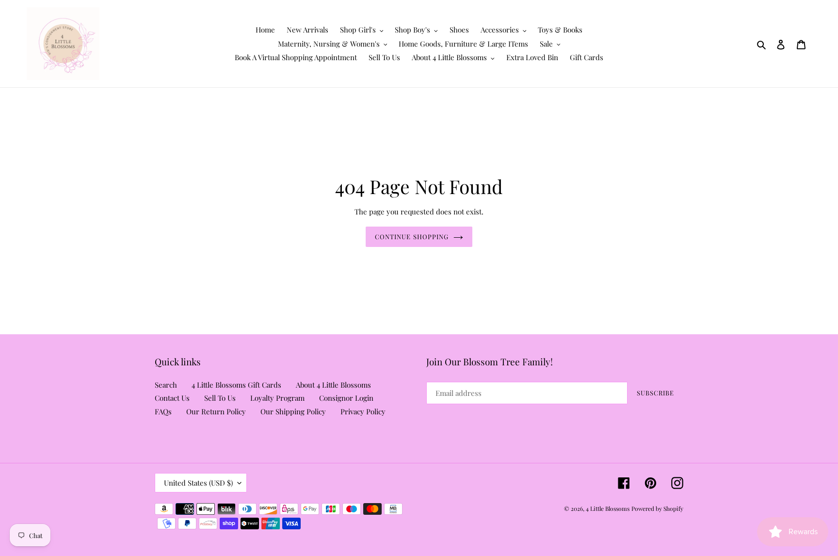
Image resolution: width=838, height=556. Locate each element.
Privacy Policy (363, 411)
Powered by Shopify (657, 508)
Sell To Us (220, 398)
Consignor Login (346, 398)
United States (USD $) (198, 483)
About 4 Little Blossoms (333, 385)
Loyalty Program (277, 398)
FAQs (163, 411)
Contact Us (172, 398)
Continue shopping (412, 236)
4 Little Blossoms (607, 508)
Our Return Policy (216, 411)
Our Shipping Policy (293, 411)
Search (166, 385)
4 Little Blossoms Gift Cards (236, 385)
